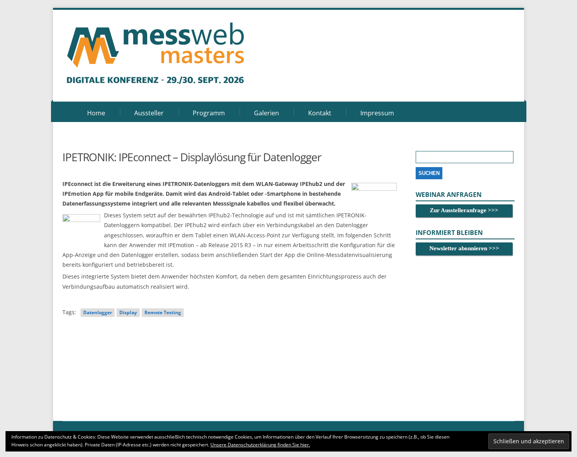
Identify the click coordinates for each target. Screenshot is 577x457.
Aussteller (149, 113)
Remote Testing (162, 312)
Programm (209, 113)
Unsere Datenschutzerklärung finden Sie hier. (260, 444)
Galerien (266, 113)
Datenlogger (97, 312)
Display (128, 312)
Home (96, 113)
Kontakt (319, 113)
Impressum (377, 113)
